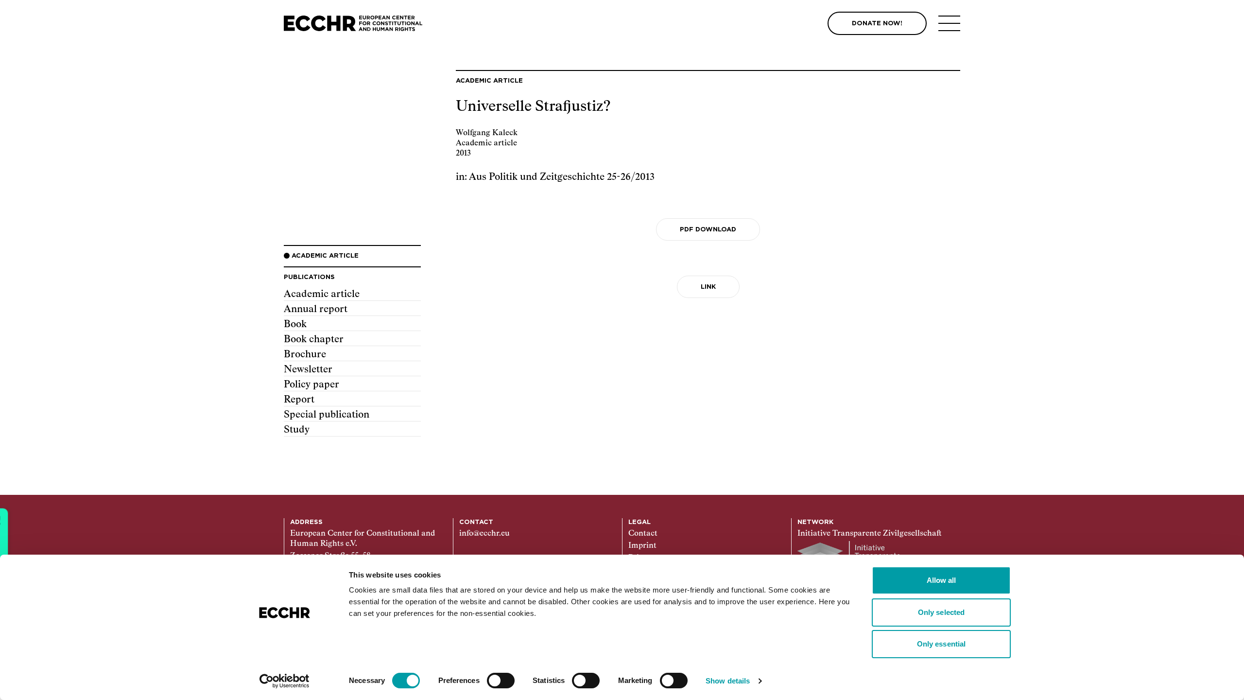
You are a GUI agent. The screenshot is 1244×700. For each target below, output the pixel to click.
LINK (708, 287)
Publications (309, 277)
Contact (642, 534)
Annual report (315, 309)
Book (295, 324)
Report (299, 399)
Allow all (941, 580)
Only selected (941, 612)
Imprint (642, 546)
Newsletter (308, 369)
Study (297, 430)
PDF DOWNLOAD (708, 230)
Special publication (326, 415)
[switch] (501, 680)
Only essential (941, 644)
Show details (728, 681)
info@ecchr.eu (484, 534)
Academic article (322, 294)
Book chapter (314, 339)
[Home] (353, 24)
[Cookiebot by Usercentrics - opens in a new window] (284, 681)
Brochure (305, 354)
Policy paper (311, 384)
